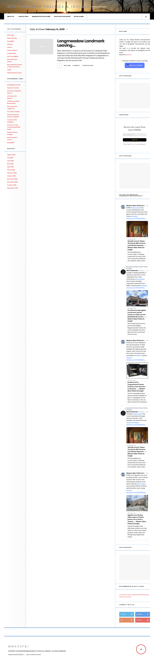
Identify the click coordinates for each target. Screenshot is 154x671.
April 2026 (10, 167)
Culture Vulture (12, 50)
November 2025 (12, 182)
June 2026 (10, 160)
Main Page (10, 35)
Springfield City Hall (13, 85)
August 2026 (11, 154)
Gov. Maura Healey (13, 111)
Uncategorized (88, 65)
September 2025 (12, 188)
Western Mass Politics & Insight (48, 6)
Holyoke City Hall (13, 88)
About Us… (11, 16)
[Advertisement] (134, 95)
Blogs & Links (79, 16)
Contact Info (23, 16)
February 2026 (12, 173)
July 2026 (10, 157)
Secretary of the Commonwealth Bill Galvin (13, 127)
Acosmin (39, 654)
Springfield (10, 41)
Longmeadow (11, 53)
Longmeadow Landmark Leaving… (80, 43)
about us (128, 54)
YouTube (139, 620)
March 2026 (11, 170)
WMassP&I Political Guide (41, 16)
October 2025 (11, 185)
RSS (122, 620)
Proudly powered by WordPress (16, 654)
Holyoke (10, 44)
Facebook (140, 614)
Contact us (133, 144)
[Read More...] (59, 65)
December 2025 (12, 179)
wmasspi (77, 65)
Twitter (123, 614)
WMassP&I (18, 646)
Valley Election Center (62, 16)
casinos (9, 47)
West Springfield (12, 56)
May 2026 (10, 164)
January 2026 (11, 176)
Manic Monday (12, 38)
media (9, 69)
